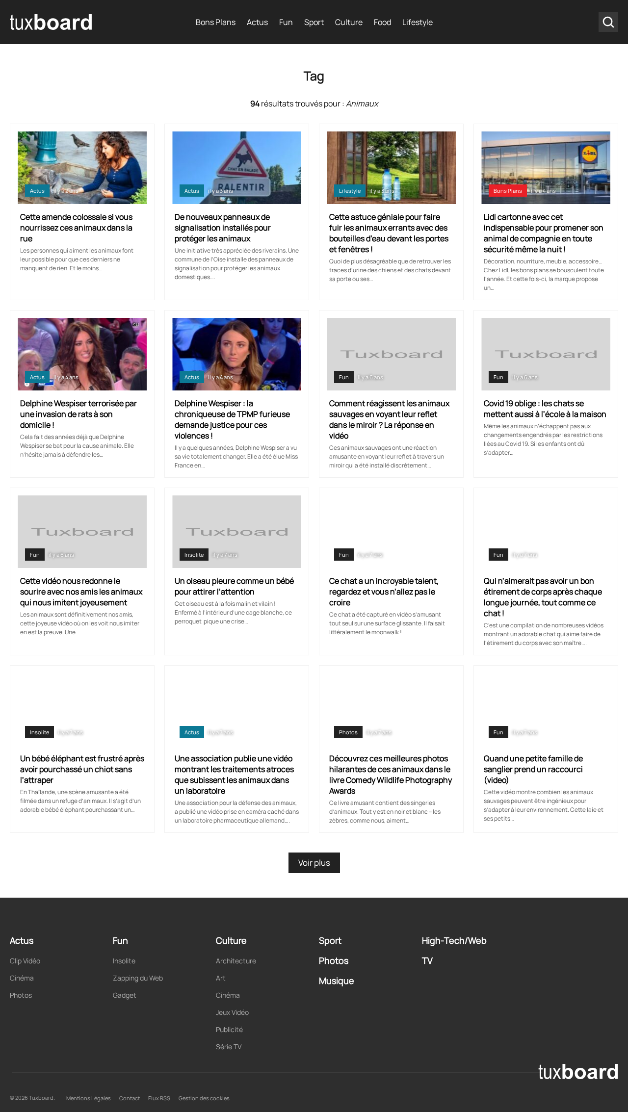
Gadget (124, 995)
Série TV (228, 1046)
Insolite (194, 554)
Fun (286, 22)
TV (427, 960)
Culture (349, 22)
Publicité (229, 1029)
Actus (257, 22)
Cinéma (22, 978)
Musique (336, 980)
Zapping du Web (138, 978)
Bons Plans (216, 22)
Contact (129, 1098)
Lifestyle (417, 22)
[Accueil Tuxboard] (51, 22)
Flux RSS (159, 1098)
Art (221, 978)
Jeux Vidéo (232, 1012)
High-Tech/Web (454, 940)
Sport (314, 22)
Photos (348, 732)
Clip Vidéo (25, 960)
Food (382, 22)
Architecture (236, 960)
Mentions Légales (88, 1098)
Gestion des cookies (204, 1098)
